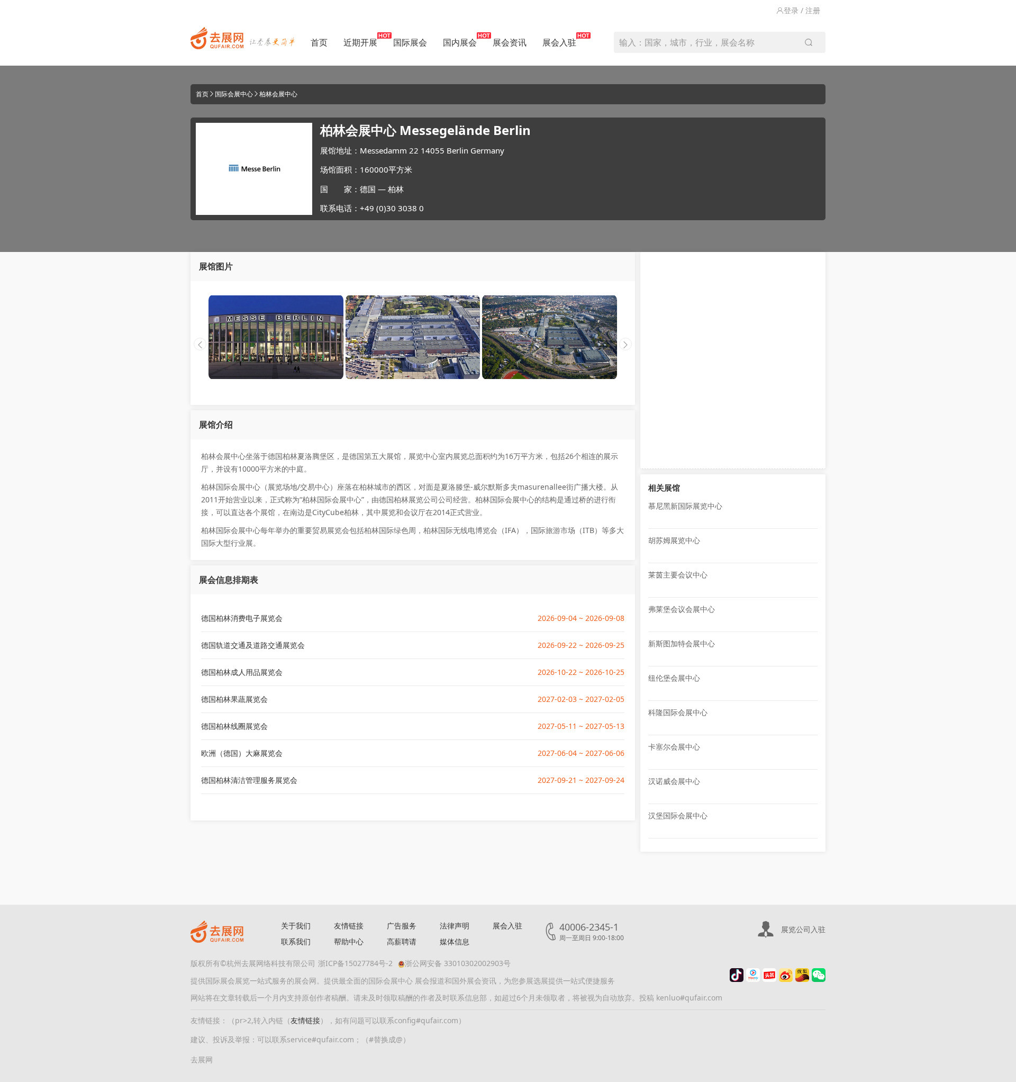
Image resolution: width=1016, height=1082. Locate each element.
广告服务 (401, 926)
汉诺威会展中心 (674, 781)
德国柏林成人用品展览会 (242, 672)
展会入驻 (559, 42)
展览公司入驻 (803, 929)
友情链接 (349, 926)
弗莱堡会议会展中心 (681, 609)
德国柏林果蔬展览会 (234, 699)
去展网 (201, 1059)
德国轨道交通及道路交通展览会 (253, 645)
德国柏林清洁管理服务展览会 (249, 780)
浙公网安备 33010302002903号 (458, 963)
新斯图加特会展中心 (681, 643)
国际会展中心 (234, 93)
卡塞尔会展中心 (674, 747)
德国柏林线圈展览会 (234, 726)
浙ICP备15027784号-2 (355, 963)
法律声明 (454, 926)
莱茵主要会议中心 (677, 575)
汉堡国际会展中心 (677, 815)
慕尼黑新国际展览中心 (685, 506)
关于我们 (296, 926)
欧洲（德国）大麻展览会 (242, 753)
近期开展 (360, 42)
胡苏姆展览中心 (674, 540)
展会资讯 (510, 42)
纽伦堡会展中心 (674, 678)
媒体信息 (454, 941)
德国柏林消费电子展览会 (242, 618)
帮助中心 (349, 941)
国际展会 (410, 42)
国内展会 (460, 42)
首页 (319, 42)
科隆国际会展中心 (677, 712)
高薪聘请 (401, 941)
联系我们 (296, 941)
